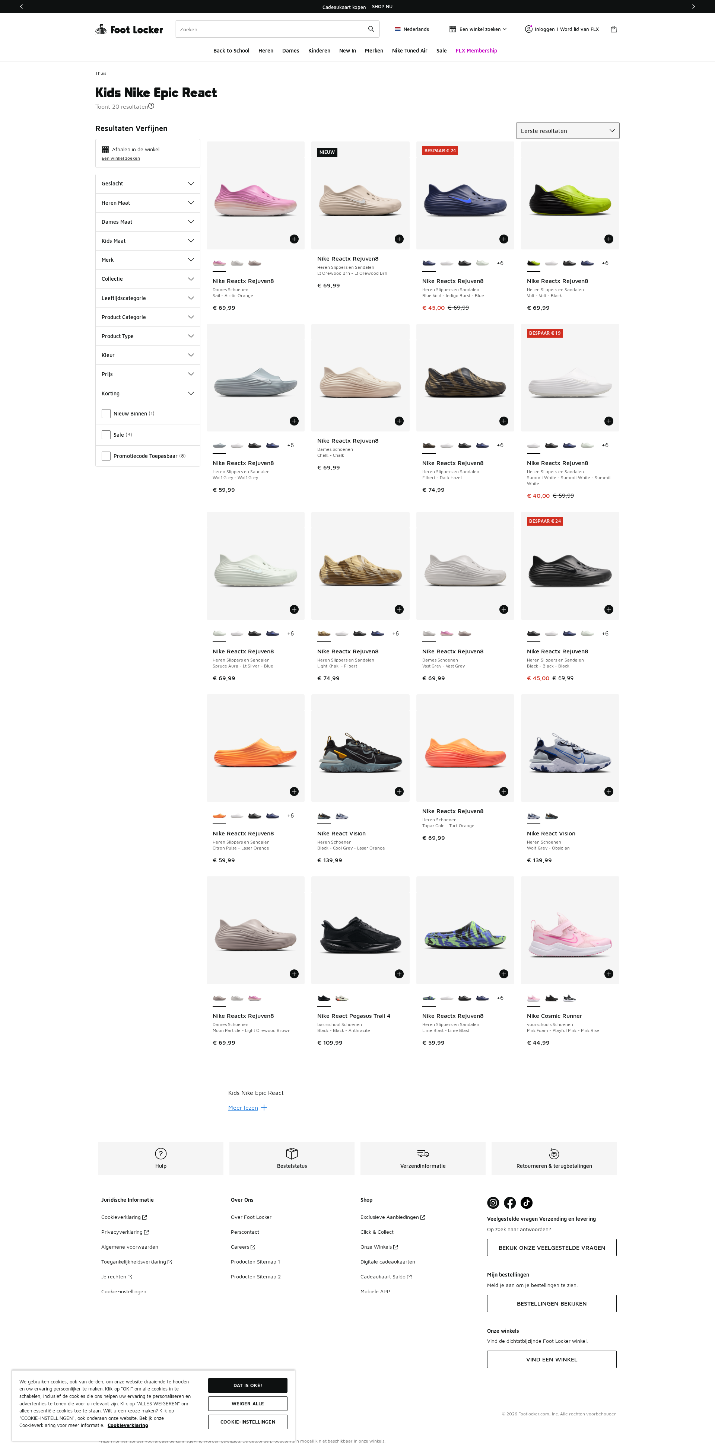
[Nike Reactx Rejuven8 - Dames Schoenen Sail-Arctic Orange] (447, 634)
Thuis (100, 73)
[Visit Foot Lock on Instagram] (493, 1203)
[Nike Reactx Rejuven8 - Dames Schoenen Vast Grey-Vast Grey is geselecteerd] (429, 634)
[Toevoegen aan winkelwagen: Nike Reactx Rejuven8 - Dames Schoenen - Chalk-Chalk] (399, 421)
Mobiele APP (375, 1291)
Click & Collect (377, 1232)
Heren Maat (116, 203)
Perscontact (245, 1232)
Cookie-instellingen (123, 1291)
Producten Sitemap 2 (256, 1276)
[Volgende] (693, 6)
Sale (441, 50)
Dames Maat (117, 222)
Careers (240, 1246)
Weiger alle (248, 1403)
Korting (111, 393)
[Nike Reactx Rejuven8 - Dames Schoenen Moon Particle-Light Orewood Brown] (254, 263)
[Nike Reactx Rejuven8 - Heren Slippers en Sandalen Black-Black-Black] (464, 263)
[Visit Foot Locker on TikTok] (527, 1203)
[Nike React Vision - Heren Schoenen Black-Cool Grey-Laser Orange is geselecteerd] (324, 816)
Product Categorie (124, 317)
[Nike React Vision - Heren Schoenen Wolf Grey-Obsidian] (342, 816)
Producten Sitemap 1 (255, 1261)
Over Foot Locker (251, 1217)
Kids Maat (113, 241)
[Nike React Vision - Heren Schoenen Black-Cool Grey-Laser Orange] (551, 816)
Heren (265, 50)
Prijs (107, 374)
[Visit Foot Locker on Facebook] (510, 1203)
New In (347, 50)
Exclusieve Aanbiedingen (389, 1217)
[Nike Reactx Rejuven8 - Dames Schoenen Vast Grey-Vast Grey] (237, 263)
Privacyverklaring (122, 1232)
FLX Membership (476, 50)
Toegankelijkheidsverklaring (133, 1261)
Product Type (118, 336)
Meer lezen (243, 1107)
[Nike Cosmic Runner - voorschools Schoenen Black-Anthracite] (551, 998)
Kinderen (319, 50)
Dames (290, 50)
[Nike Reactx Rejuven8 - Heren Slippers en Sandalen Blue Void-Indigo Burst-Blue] (587, 263)
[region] (357, 6)
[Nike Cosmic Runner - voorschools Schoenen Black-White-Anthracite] (569, 998)
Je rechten (113, 1276)
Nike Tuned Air (410, 50)
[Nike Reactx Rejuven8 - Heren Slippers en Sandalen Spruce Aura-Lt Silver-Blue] (482, 263)
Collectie (112, 278)
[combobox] (277, 29)
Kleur (108, 355)
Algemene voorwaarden (129, 1246)
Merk (108, 259)
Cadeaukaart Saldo (383, 1276)
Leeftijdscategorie (124, 298)
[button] (151, 105)
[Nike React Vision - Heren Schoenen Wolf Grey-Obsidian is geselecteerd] (533, 816)
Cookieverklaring (121, 1217)
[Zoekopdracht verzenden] (371, 29)
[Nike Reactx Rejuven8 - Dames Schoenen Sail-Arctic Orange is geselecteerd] (219, 263)
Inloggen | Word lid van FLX (567, 29)
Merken (374, 50)
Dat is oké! (247, 1385)
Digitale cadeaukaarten (387, 1261)
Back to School (231, 50)
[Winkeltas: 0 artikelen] (614, 29)
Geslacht (112, 183)
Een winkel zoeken (121, 158)
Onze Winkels (376, 1246)
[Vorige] (21, 6)
